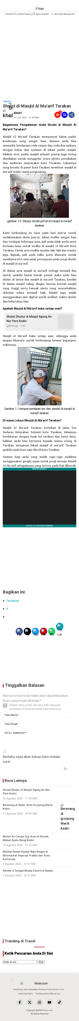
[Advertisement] (44, 994)
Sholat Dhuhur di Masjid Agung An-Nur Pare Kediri (29, 318)
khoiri (18, 113)
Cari (41, 962)
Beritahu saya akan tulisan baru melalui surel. (31, 759)
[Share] (71, 115)
